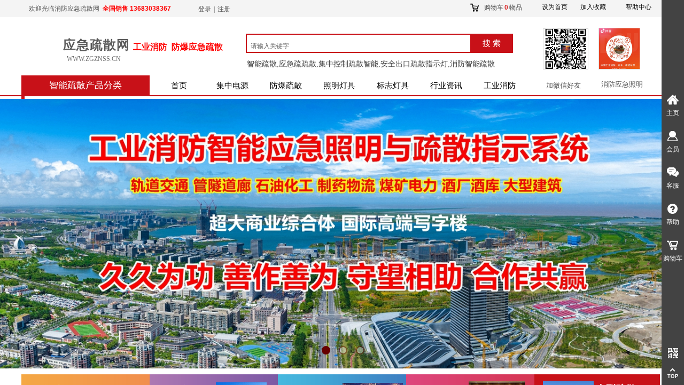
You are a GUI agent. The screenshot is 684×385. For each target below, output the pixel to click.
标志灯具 (393, 85)
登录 (204, 9)
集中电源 (232, 85)
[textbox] (362, 45)
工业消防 (500, 85)
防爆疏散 (286, 85)
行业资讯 (446, 85)
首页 (179, 85)
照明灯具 (339, 85)
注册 (223, 9)
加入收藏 (593, 7)
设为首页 (555, 7)
